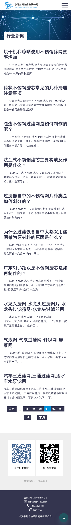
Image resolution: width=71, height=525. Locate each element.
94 (27, 417)
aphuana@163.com (37, 502)
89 (33, 408)
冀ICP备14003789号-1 (35, 497)
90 (40, 408)
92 (54, 408)
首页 (12, 409)
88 (26, 408)
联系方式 (37, 510)
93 (61, 408)
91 (47, 408)
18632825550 (37, 506)
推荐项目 (42, 481)
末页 (42, 417)
